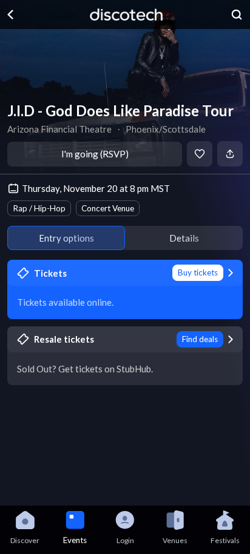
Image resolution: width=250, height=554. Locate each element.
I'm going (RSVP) (95, 153)
